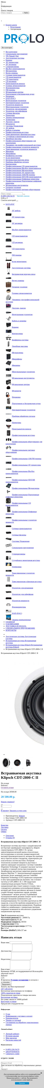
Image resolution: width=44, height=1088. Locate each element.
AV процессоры (12, 62)
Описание (10, 836)
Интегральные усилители (16, 101)
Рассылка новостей (13, 1040)
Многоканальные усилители (17, 107)
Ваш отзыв (5, 969)
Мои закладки (11, 1038)
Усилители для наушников (16, 109)
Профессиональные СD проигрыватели (21, 166)
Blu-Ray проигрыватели (15, 69)
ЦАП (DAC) (11, 98)
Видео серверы (12, 73)
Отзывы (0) (10, 838)
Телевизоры (10, 120)
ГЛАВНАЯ (10, 622)
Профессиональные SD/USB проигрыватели (23, 177)
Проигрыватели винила (15, 84)
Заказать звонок (23, 196)
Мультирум (10, 124)
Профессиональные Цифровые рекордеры (22, 179)
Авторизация (15, 29)
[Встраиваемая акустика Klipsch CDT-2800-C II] (6, 767)
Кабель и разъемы (13, 130)
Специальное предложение (16, 54)
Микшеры (10, 151)
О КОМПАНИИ (12, 624)
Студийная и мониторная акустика (20, 137)
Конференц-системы (14, 156)
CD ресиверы (11, 81)
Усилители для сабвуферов (16, 111)
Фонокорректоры (12, 88)
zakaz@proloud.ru (12, 1052)
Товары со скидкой (13, 1020)
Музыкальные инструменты (17, 185)
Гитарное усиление (13, 187)
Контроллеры (11, 164)
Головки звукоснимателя (15, 86)
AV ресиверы (11, 64)
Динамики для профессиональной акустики (23, 145)
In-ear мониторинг (13, 158)
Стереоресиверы (12, 67)
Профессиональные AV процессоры (20, 173)
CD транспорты (12, 79)
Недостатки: (6, 959)
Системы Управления (14, 126)
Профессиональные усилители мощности (22, 147)
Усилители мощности (14, 105)
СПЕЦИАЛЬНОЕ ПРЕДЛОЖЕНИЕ (20, 628)
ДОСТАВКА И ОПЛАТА (16, 626)
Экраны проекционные (15, 117)
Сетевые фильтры (13, 113)
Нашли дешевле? (8, 802)
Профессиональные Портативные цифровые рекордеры (22, 496)
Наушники (10, 96)
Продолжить (6, 984)
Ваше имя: (5, 943)
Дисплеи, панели (12, 122)
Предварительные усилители (17, 103)
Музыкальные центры (14, 92)
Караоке (9, 60)
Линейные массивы (13, 139)
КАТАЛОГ (10, 204)
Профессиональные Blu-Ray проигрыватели (23, 168)
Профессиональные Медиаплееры (19, 170)
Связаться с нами (12, 1054)
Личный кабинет (12, 1034)
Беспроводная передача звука (17, 160)
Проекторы (10, 115)
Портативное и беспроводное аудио (20, 94)
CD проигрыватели (13, 77)
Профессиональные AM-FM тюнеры (20, 175)
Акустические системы (15, 58)
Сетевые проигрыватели (15, 75)
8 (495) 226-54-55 (12, 1049)
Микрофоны (11, 154)
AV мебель (10, 128)
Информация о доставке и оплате (19, 1016)
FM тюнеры (10, 90)
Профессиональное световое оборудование (23, 190)
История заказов (12, 1036)
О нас (8, 1014)
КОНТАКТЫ (11, 630)
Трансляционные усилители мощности (21, 149)
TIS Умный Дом (12, 56)
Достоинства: (6, 951)
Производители (12, 1018)
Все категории (11, 52)
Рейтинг (4, 976)
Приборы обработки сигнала (17, 162)
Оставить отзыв (7, 788)
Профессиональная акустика (17, 132)
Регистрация (15, 27)
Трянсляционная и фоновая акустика (20, 134)
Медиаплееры (11, 71)
